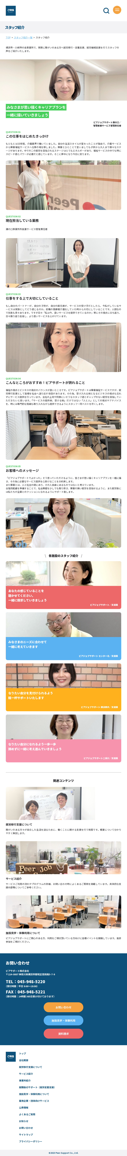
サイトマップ (26, 1134)
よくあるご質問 (27, 1114)
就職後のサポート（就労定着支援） (37, 1087)
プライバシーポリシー (30, 1141)
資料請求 (63, 1034)
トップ (22, 1053)
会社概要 (23, 1060)
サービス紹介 (26, 1073)
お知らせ (23, 1121)
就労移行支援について (30, 1067)
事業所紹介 (25, 1080)
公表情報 (23, 1107)
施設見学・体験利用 (63, 1020)
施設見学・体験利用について (34, 1094)
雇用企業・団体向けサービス (34, 1100)
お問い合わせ (63, 1007)
